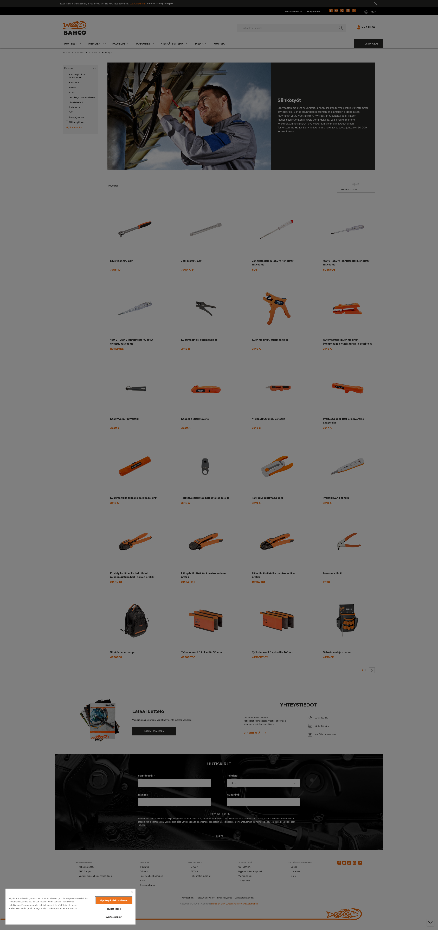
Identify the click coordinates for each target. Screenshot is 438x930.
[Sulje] (132, 892)
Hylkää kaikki (114, 908)
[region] (70, 906)
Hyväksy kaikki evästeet (114, 900)
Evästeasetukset (114, 917)
